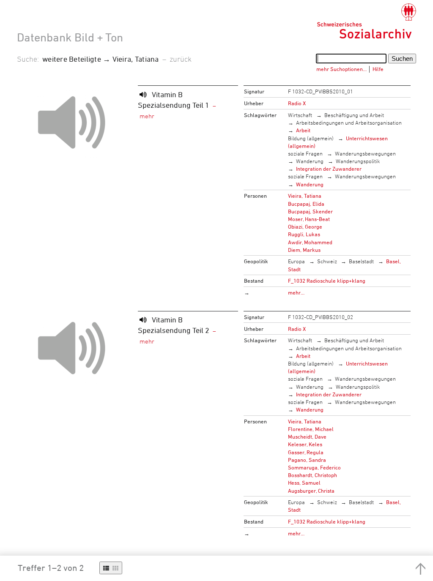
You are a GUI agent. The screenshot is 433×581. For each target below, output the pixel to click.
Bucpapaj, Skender (310, 211)
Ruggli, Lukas (304, 234)
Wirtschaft (300, 115)
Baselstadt (361, 261)
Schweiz (327, 261)
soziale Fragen (305, 153)
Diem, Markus (304, 249)
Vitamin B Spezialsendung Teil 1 (173, 99)
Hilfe (378, 68)
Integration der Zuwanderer (329, 168)
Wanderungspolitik (358, 161)
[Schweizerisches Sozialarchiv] (366, 21)
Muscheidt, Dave (307, 436)
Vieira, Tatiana (304, 195)
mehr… (296, 292)
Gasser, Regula (305, 452)
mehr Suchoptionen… (341, 68)
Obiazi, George (305, 226)
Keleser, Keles (305, 444)
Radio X (297, 103)
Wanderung (309, 161)
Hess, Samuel (304, 482)
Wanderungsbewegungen (365, 153)
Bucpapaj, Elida (306, 203)
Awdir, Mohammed (310, 242)
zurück (181, 59)
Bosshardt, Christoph (312, 475)
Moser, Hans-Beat (309, 218)
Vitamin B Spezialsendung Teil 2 (173, 324)
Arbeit (303, 130)
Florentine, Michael (311, 429)
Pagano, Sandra (307, 459)
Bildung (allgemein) (311, 138)
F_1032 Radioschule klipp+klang (326, 280)
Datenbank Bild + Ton (70, 37)
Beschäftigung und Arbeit (354, 115)
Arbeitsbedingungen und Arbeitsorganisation (349, 122)
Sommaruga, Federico (314, 467)
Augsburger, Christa (311, 490)
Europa (296, 261)
